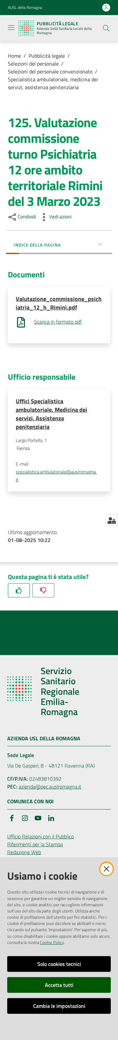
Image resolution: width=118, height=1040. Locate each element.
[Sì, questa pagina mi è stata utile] (19, 590)
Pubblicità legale (47, 56)
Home (14, 56)
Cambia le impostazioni (59, 1006)
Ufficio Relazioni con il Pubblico (40, 836)
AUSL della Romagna (25, 7)
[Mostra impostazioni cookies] (111, 520)
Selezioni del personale (33, 64)
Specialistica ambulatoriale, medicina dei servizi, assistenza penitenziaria (53, 83)
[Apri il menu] (11, 27)
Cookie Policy (52, 942)
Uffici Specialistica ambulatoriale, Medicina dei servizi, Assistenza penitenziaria (51, 414)
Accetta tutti (59, 985)
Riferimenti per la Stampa (35, 844)
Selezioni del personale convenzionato (50, 71)
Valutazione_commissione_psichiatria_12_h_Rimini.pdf (59, 303)
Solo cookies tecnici (59, 964)
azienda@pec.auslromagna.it (50, 786)
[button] (106, 28)
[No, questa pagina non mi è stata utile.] (43, 590)
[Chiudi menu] (94, 13)
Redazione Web (24, 852)
